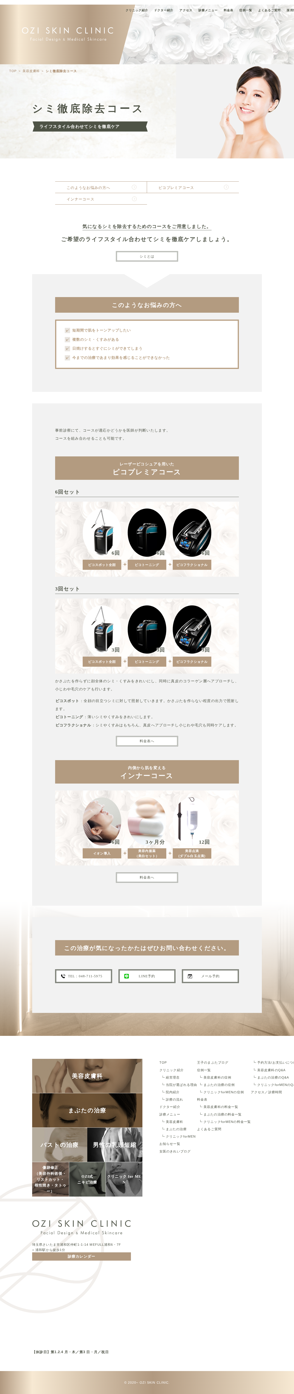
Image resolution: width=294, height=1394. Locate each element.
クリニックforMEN (181, 1136)
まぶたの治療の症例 (219, 1085)
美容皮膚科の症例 (217, 1077)
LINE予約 (147, 976)
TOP (163, 1062)
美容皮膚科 (174, 1122)
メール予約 (210, 976)
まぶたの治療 (176, 1129)
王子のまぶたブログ (212, 1062)
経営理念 (173, 1077)
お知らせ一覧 (169, 1144)
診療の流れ (174, 1099)
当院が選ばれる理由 (181, 1085)
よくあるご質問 (269, 10)
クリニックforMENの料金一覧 (227, 1122)
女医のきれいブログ (175, 1151)
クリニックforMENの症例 (224, 1092)
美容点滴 (192, 853)
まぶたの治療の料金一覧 (223, 1114)
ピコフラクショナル (192, 565)
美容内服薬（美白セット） (147, 853)
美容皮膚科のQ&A (271, 1070)
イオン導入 (102, 853)
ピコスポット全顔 (102, 565)
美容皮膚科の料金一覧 (221, 1107)
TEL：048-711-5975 (85, 976)
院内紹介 (173, 1092)
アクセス (185, 10)
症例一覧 (245, 10)
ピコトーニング (147, 565)
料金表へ (147, 741)
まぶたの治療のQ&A (273, 1077)
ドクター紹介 (163, 10)
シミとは (147, 256)
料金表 (228, 10)
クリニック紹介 (137, 10)
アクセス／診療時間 (266, 1092)
